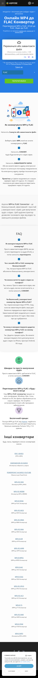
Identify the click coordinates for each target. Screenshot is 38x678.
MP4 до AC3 (19, 596)
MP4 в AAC (19, 567)
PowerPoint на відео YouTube (19, 473)
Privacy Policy (28, 64)
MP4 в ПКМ (19, 624)
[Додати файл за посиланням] (25, 57)
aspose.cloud (19, 32)
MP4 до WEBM (19, 491)
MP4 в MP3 (19, 634)
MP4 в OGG (19, 577)
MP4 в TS (19, 605)
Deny (26, 671)
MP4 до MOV (19, 510)
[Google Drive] (33, 57)
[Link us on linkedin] (24, 650)
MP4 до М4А (19, 529)
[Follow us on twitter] (19, 650)
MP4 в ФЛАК (19, 501)
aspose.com (22, 31)
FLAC (5, 72)
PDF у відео (19, 454)
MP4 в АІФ (19, 539)
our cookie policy (25, 662)
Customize (11, 671)
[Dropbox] (29, 57)
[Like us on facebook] (14, 650)
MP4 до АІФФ (19, 548)
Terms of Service (16, 64)
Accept (19, 666)
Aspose (8, 3)
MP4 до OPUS (19, 586)
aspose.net (30, 31)
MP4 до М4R (19, 615)
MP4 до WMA (19, 520)
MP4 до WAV (19, 482)
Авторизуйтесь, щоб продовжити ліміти (19, 54)
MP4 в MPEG (19, 558)
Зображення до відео (19, 463)
